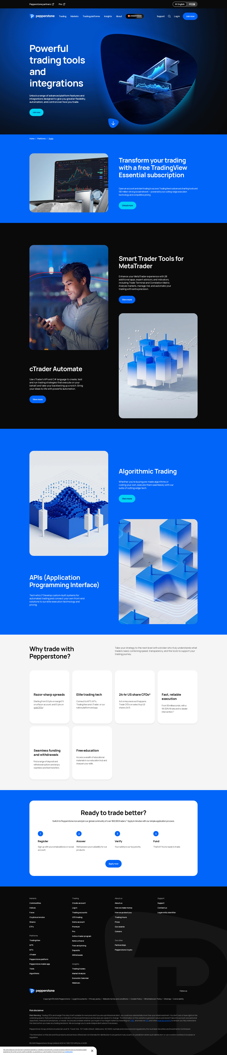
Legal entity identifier (167, 912)
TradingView (34, 940)
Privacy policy (95, 999)
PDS (147, 1020)
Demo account (78, 922)
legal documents (164, 1020)
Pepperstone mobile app (39, 964)
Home (31, 138)
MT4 (31, 950)
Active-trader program (81, 936)
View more (38, 399)
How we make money (123, 908)
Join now (190, 16)
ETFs (31, 926)
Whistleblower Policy (153, 999)
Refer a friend (78, 941)
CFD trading (77, 917)
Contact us (162, 908)
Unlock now (127, 205)
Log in (177, 16)
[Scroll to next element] (113, 123)
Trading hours (121, 917)
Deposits (76, 950)
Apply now (113, 863)
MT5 (31, 945)
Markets (75, 16)
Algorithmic (34, 973)
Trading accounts (79, 912)
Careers (118, 931)
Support (161, 16)
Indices (32, 908)
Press (117, 922)
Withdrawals (77, 955)
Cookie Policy (136, 999)
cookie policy (69, 1052)
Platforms (41, 138)
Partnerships (120, 945)
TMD (132, 1020)
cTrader (32, 954)
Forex (31, 912)
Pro (60, 4)
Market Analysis (79, 973)
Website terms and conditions (115, 999)
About (119, 16)
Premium (76, 926)
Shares (32, 922)
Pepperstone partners (40, 4)
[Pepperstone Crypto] (135, 16)
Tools (31, 968)
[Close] (92, 1050)
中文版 (192, 4)
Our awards (120, 926)
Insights (108, 16)
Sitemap (167, 999)
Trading (62, 16)
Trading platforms (91, 16)
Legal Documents (79, 999)
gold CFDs (38, 707)
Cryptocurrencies (37, 917)
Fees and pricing (79, 945)
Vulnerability (178, 999)
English (181, 4)
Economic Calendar (80, 978)
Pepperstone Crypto (123, 950)
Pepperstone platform (38, 959)
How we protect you (123, 912)
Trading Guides (78, 968)
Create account (79, 903)
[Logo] (42, 16)
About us (118, 903)
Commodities (35, 903)
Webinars (76, 983)
